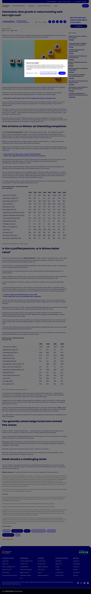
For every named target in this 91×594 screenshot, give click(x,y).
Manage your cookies (32, 73)
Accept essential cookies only (48, 73)
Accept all (62, 73)
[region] (46, 68)
